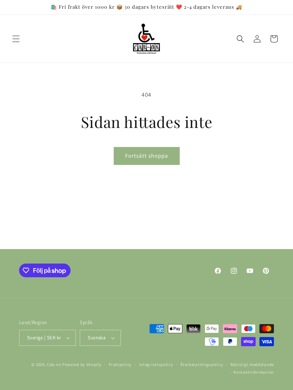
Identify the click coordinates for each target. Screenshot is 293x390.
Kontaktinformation (253, 372)
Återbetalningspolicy (201, 364)
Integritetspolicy (156, 364)
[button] (16, 38)
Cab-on (54, 364)
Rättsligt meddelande (252, 364)
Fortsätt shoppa (146, 155)
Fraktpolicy (120, 364)
